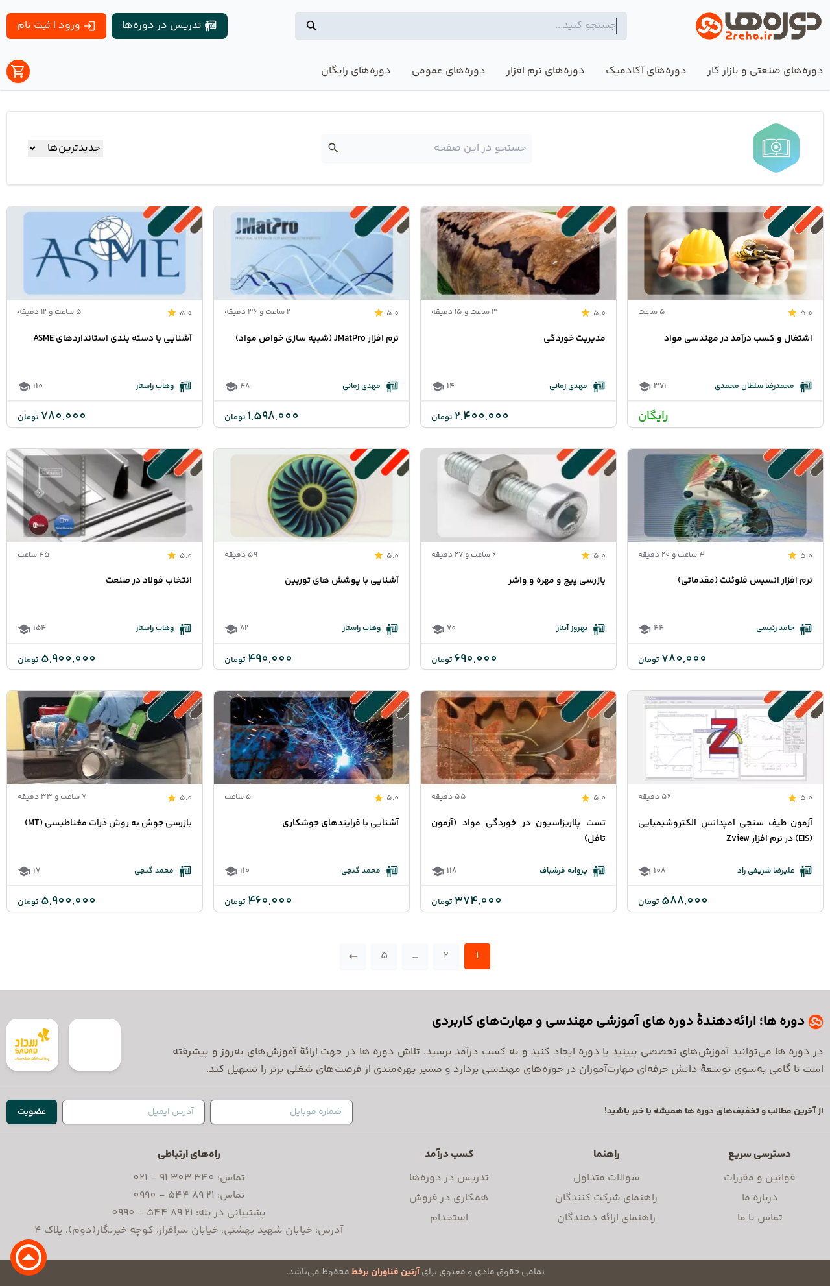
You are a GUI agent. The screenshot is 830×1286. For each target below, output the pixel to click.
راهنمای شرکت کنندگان (606, 1198)
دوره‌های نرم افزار (545, 71)
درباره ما (760, 1198)
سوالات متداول (606, 1178)
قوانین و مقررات (760, 1178)
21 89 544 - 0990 (174, 1195)
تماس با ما (760, 1218)
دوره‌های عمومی (449, 71)
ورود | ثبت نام (48, 26)
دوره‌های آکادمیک (646, 71)
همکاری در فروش (449, 1198)
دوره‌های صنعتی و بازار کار (765, 71)
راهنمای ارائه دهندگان (606, 1218)
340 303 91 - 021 (174, 1178)
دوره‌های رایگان (356, 71)
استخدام (449, 1218)
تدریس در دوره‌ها (162, 26)
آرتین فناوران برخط (385, 1272)
